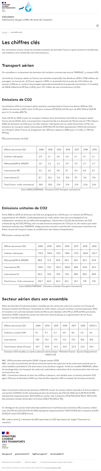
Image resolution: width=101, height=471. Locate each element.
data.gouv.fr (7, 454)
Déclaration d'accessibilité (11, 462)
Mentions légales (31, 462)
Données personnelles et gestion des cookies (56, 462)
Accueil (4, 32)
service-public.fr (57, 454)
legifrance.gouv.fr (39, 454)
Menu (97, 25)
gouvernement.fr (22, 454)
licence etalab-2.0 (52, 468)
